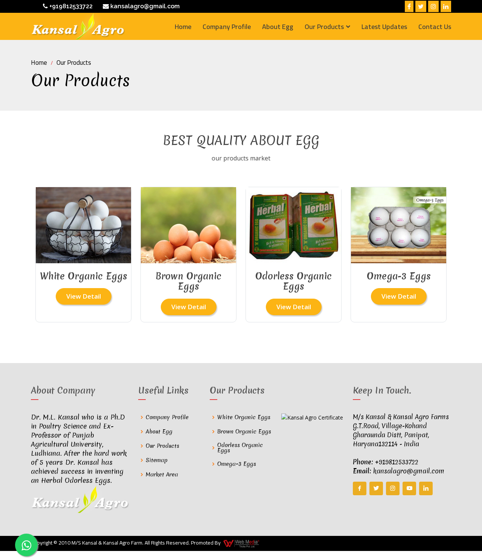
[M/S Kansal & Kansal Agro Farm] (78, 26)
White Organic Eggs (243, 417)
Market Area (162, 474)
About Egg (277, 26)
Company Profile (227, 26)
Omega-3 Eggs (236, 464)
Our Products (73, 62)
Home (183, 26)
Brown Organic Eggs (244, 431)
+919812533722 (70, 6)
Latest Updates (384, 26)
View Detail (83, 296)
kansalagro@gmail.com (144, 6)
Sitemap (157, 460)
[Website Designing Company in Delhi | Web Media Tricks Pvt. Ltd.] (242, 543)
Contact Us (434, 26)
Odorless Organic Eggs (240, 448)
